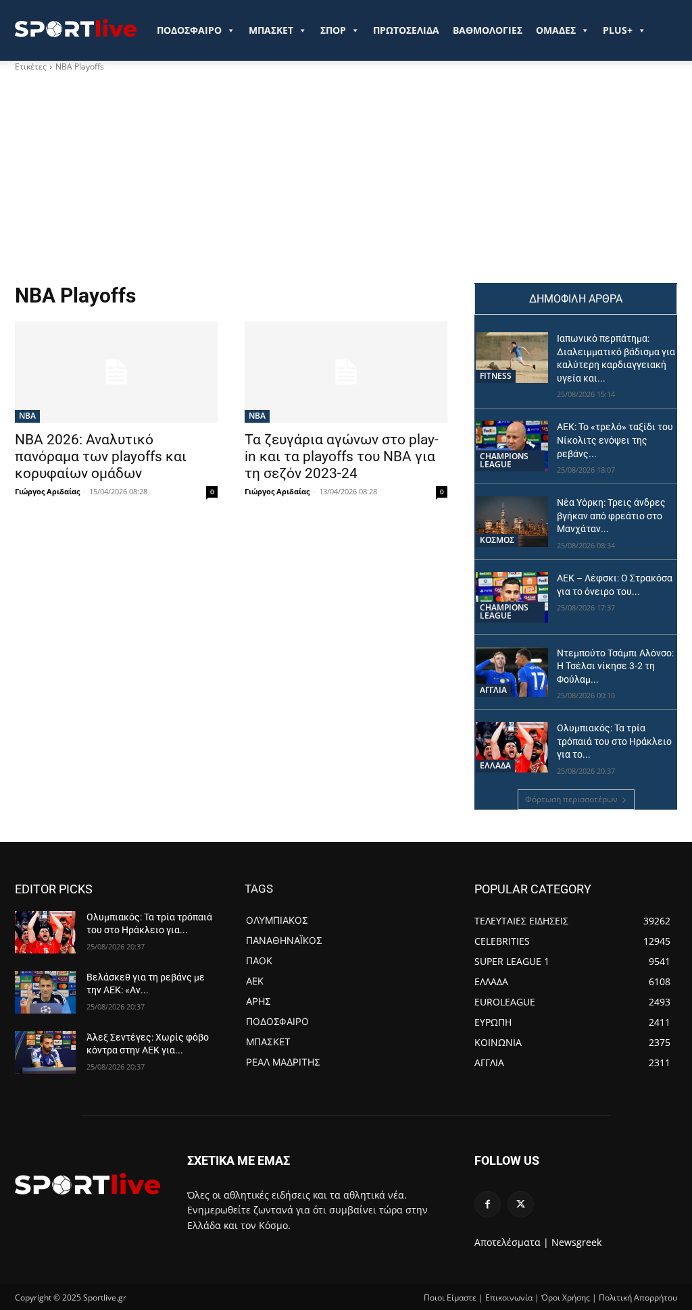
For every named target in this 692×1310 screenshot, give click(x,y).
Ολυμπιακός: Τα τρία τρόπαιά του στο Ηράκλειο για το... (614, 741)
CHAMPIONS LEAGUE (504, 460)
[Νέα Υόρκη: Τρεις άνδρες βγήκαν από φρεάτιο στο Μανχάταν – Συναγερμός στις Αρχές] (512, 521)
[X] (521, 1204)
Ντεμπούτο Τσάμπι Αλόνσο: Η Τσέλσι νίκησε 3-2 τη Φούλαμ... (615, 666)
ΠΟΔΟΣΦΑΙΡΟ (189, 30)
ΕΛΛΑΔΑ (495, 765)
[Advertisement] (346, 181)
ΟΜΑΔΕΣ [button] (556, 30)
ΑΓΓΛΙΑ (493, 690)
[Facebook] (487, 1204)
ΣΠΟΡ (333, 30)
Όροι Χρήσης (565, 1297)
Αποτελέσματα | (511, 1242)
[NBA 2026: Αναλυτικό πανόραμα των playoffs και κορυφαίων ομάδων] (116, 372)
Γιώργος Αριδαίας (47, 491)
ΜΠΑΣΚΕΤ (271, 30)
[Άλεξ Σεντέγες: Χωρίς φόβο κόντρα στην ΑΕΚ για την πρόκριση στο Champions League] (45, 1052)
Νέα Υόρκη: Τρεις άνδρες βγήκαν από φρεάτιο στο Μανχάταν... (611, 515)
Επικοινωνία (509, 1297)
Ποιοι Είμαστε (450, 1297)
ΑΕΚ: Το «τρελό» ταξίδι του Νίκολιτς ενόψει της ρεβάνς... (615, 440)
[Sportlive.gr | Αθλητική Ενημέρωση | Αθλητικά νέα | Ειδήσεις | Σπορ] (87, 1184)
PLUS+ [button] (618, 30)
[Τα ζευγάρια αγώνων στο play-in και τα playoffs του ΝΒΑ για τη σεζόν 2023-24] (346, 372)
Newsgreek (576, 1242)
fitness (496, 376)
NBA (27, 415)
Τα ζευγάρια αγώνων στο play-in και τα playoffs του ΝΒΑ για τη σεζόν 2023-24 (342, 456)
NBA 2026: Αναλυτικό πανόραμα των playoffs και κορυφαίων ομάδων (101, 456)
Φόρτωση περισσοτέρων (571, 799)
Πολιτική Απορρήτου (638, 1297)
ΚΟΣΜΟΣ (497, 540)
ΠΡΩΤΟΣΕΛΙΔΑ (406, 30)
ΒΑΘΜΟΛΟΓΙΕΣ (487, 30)
